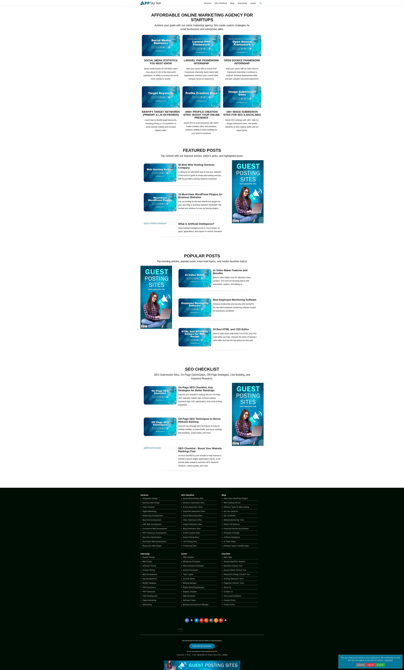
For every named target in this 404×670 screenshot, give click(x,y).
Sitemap (225, 655)
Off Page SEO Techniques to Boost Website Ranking (199, 420)
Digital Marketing (149, 511)
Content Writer (189, 579)
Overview (226, 554)
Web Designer (188, 557)
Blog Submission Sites (192, 528)
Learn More (388, 660)
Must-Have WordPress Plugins (235, 498)
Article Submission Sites (192, 507)
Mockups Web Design (151, 503)
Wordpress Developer (191, 561)
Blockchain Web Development (154, 541)
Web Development (149, 574)
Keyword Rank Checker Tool (234, 570)
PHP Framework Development (154, 533)
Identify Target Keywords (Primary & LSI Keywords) (161, 113)
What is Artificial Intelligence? (196, 223)
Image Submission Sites (192, 524)
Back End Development (151, 520)
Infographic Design (149, 498)
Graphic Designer (190, 592)
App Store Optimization (151, 537)
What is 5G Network (231, 524)
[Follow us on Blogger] (216, 620)
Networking (147, 604)
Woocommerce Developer (193, 566)
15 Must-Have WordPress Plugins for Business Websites (200, 196)
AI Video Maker (229, 541)
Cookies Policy (229, 600)
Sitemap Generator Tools (233, 579)
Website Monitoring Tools (233, 520)
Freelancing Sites (190, 546)
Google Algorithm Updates (234, 561)
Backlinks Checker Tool (232, 566)
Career (253, 3)
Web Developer (189, 596)
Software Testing (149, 566)
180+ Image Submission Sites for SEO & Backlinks (242, 113)
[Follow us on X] (192, 620)
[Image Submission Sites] (242, 107)
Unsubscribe (195, 651)
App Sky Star (200, 655)
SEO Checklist (221, 3)
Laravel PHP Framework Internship (201, 62)
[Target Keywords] (161, 107)
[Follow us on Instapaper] (225, 620)
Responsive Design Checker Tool (236, 574)
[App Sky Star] (150, 4)
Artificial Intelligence (231, 537)
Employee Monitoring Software (236, 528)
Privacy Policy (229, 604)
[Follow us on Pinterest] (201, 620)
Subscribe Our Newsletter (202, 646)
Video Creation (148, 507)
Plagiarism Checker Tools (233, 583)
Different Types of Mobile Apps (236, 546)
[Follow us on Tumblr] (211, 620)
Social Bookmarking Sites (193, 498)
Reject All (370, 665)
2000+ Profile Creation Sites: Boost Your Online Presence (201, 114)
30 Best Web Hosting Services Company (196, 166)
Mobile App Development (152, 516)
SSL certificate (229, 516)
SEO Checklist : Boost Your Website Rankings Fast (200, 450)
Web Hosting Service (231, 503)
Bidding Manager (190, 583)
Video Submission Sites (192, 520)
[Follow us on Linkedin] (196, 620)
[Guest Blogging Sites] (248, 223)
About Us (227, 587)
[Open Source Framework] (242, 56)
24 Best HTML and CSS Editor (231, 329)
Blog (232, 3)
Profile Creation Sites (191, 533)
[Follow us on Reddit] (206, 620)
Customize (361, 665)
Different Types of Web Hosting (236, 507)
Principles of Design (231, 533)
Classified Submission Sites (194, 511)
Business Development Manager (196, 604)
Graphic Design (148, 557)
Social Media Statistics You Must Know (160, 62)
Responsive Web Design (151, 546)
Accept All (380, 665)
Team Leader (188, 574)
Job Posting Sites (190, 541)
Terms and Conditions (232, 596)
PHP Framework (148, 592)
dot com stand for (230, 511)
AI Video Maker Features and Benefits (230, 272)
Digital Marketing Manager (193, 587)
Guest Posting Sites (191, 537)
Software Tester (189, 600)
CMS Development (149, 596)
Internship (242, 3)
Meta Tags (227, 557)
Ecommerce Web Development (154, 528)
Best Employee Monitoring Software (234, 299)
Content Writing (148, 570)
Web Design (147, 561)
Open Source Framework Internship (242, 62)
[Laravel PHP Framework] (201, 56)
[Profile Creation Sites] (201, 107)
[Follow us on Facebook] (187, 620)
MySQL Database (149, 583)
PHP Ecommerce (149, 587)
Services (207, 3)
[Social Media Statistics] (161, 56)
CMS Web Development (151, 524)
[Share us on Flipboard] (221, 620)
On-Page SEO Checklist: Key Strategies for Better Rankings (196, 389)
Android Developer (190, 570)
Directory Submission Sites (194, 503)
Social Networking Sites (192, 516)
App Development (149, 579)
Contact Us (228, 592)
